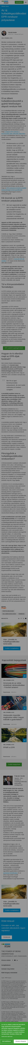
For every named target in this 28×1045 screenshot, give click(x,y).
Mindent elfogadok (21, 1041)
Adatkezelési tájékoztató (6, 1036)
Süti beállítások (6, 1041)
